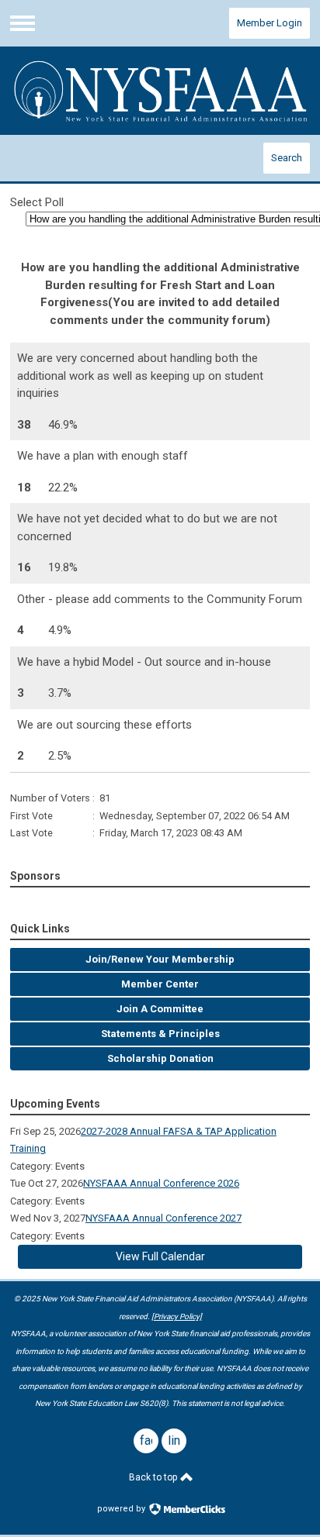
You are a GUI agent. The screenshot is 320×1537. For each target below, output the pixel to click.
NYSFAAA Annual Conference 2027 (163, 1218)
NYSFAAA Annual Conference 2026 (161, 1183)
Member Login (269, 23)
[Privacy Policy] (176, 1316)
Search (286, 158)
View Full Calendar (160, 1256)
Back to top (154, 1477)
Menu (22, 23)
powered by (122, 1509)
